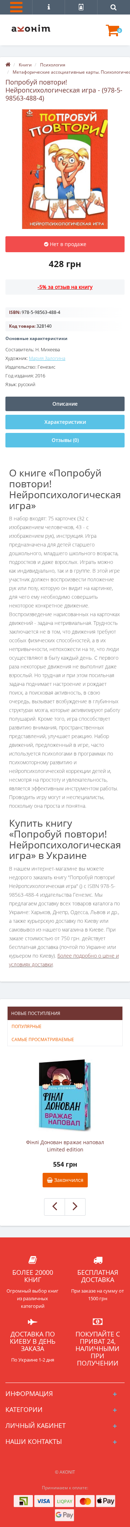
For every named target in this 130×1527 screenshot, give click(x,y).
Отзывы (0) (65, 440)
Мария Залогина (47, 358)
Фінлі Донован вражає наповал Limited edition (65, 1146)
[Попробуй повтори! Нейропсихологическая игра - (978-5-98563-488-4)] (65, 169)
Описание (65, 403)
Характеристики (65, 421)
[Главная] (7, 65)
